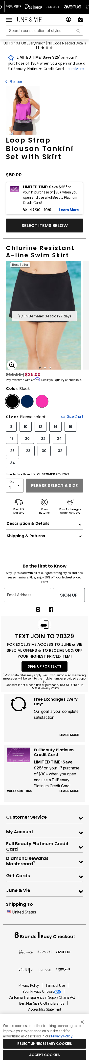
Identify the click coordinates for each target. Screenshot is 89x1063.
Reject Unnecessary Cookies (44, 1043)
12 (40, 426)
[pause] (38, 48)
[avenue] (63, 951)
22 (43, 438)
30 (44, 450)
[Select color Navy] (27, 401)
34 (12, 462)
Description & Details (28, 523)
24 (59, 438)
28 (28, 450)
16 (70, 426)
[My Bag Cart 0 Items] (81, 19)
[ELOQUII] (44, 951)
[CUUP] (26, 969)
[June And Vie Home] (28, 20)
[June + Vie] (44, 969)
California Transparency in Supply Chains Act (42, 997)
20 (27, 438)
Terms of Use (55, 985)
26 (12, 450)
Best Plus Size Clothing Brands (42, 1003)
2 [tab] (45, 368)
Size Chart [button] (75, 416)
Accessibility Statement (44, 1009)
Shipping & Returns (26, 536)
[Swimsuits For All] (63, 969)
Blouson (16, 81)
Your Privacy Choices (38, 991)
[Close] (82, 1021)
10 (25, 426)
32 (60, 450)
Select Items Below (45, 225)
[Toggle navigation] (9, 20)
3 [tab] (50, 368)
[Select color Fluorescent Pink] (42, 401)
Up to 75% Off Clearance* (48, 43)
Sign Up (69, 595)
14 (55, 426)
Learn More (75, 69)
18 (12, 438)
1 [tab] (40, 368)
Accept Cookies (44, 1054)
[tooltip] (14, 6)
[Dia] (26, 951)
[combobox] (44, 31)
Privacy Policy (29, 985)
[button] (68, 19)
